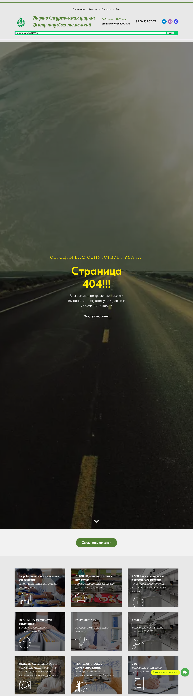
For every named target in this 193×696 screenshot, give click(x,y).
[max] (176, 21)
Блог (117, 9)
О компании (79, 9)
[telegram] (164, 21)
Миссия (93, 9)
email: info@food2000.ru (116, 23)
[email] (170, 21)
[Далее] (96, 521)
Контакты (106, 9)
